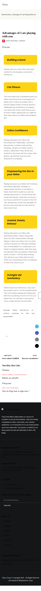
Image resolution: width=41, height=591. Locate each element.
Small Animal (7, 374)
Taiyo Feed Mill (16, 27)
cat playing (15, 313)
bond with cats (24, 310)
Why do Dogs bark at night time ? (15, 391)
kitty (27, 313)
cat (32, 310)
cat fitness (6, 313)
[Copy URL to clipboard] (37, 346)
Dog (3, 388)
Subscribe (7, 505)
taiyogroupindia (8, 316)
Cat (5, 27)
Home (3, 14)
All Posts (8, 14)
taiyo (33, 313)
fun (22, 313)
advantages (6, 310)
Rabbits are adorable (10, 378)
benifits (15, 310)
